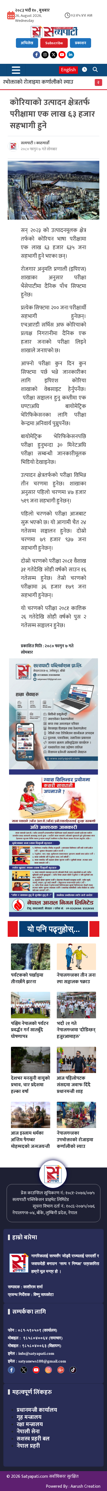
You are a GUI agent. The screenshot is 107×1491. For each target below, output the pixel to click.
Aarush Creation (85, 1486)
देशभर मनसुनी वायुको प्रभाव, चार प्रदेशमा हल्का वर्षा (30, 1084)
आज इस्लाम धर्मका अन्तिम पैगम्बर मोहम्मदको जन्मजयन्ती (30, 1139)
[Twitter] (53, 54)
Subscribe (54, 43)
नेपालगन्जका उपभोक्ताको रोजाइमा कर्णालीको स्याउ (75, 1139)
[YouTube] (62, 54)
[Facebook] (36, 54)
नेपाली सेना (28, 1431)
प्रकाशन (80, 43)
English (68, 70)
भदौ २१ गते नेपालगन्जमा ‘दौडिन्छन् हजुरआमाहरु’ (76, 1030)
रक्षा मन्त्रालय (30, 1424)
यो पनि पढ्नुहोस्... (53, 928)
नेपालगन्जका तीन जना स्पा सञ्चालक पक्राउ (76, 978)
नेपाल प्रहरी (28, 1446)
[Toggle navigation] (16, 70)
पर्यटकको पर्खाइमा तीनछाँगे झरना (27, 978)
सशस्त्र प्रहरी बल (33, 1438)
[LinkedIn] (70, 54)
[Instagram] (45, 54)
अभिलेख (27, 43)
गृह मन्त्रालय (29, 1417)
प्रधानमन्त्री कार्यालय (37, 1410)
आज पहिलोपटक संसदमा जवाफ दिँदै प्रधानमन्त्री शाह (74, 1084)
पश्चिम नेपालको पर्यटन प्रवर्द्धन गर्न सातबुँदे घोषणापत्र (30, 1030)
